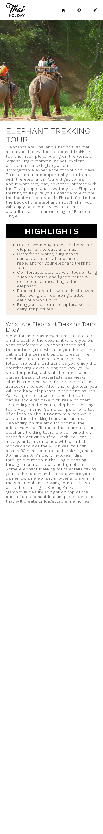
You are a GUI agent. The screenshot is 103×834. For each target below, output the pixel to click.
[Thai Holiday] (64, 10)
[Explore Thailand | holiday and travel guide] (79, 10)
